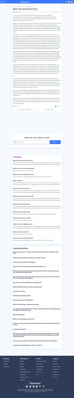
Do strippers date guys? (19, 329)
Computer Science (24, 377)
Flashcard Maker (40, 366)
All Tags (5, 364)
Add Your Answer (49, 109)
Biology (21, 366)
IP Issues (55, 377)
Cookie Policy (56, 374)
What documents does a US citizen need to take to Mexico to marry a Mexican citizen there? (36, 252)
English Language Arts (25, 372)
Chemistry (22, 364)
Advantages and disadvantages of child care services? (27, 345)
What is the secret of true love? (25, 9)
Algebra (22, 361)
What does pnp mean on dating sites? (23, 300)
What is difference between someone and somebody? (27, 287)
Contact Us (55, 364)
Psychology (22, 374)
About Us (55, 361)
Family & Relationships (29, 6)
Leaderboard (6, 361)
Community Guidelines (41, 361)
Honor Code (39, 364)
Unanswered (6, 366)
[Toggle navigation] (2, 2)
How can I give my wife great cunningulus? (24, 262)
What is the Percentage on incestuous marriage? (26, 304)
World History (23, 369)
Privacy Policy (56, 369)
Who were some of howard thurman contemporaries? (27, 282)
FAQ (37, 374)
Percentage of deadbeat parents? (22, 295)
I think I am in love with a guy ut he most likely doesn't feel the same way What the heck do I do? (36, 324)
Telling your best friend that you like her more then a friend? (29, 258)
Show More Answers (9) (24, 109)
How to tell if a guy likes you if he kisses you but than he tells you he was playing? (35, 341)
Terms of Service (57, 366)
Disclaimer (55, 372)
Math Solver (39, 372)
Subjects (14, 6)
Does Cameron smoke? (19, 291)
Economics (22, 380)
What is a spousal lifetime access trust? (23, 319)
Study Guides (39, 369)
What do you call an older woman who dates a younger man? (29, 266)
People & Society (20, 6)
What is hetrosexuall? (19, 314)
